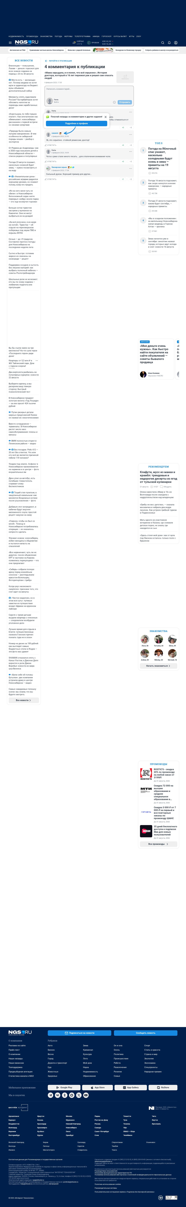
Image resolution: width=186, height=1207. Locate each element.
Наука (86, 1067)
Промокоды (32, 36)
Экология (149, 1058)
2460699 (55, 133)
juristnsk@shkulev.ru (70, 1182)
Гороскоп (107, 36)
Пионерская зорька (59, 167)
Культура (87, 1054)
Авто (50, 1045)
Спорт (147, 1045)
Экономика (149, 1063)
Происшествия (121, 1058)
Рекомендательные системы (106, 1188)
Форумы (68, 36)
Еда (49, 1067)
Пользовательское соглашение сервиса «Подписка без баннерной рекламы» (125, 1192)
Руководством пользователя (106, 1171)
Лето (85, 1058)
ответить (52, 145)
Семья (117, 1076)
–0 (130, 127)
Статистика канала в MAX (21, 1076)
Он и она (118, 1045)
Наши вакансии (16, 1063)
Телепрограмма (83, 36)
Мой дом (87, 1063)
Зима (85, 1045)
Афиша (96, 36)
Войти (56, 102)
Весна (51, 1054)
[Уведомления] (169, 43)
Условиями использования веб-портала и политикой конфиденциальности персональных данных (133, 1175)
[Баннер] (103, 50)
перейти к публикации (60, 61)
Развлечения (120, 1067)
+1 (123, 179)
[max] (71, 1095)
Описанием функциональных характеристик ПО (113, 1173)
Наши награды (16, 1058)
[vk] (57, 1095)
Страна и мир (150, 1054)
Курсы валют (120, 36)
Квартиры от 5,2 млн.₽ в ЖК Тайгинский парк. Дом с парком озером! (21, 363)
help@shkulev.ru (26, 1184)
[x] (79, 1095)
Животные (53, 1071)
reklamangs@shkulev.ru (103, 1161)
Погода (58, 36)
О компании (14, 1054)
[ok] (64, 1095)
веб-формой (53, 1184)
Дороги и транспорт (57, 1063)
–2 (130, 179)
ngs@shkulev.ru (38, 1180)
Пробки (93, 42)
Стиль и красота (152, 1050)
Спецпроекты (151, 1067)
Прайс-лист (14, 1050)
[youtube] (86, 1095)
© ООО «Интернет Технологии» (21, 1198)
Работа (117, 1063)
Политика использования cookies (108, 1184)
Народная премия (152, 1071)
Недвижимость (16, 36)
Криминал (88, 1050)
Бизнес (51, 1050)
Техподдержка (15, 1067)
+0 (123, 127)
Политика (118, 1054)
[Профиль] (176, 43)
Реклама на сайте (17, 1045)
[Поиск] (162, 43)
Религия (118, 1071)
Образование (89, 1076)
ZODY (138, 36)
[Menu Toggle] (10, 43)
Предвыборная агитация (20, 1071)
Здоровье (52, 1076)
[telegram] (50, 1095)
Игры (131, 36)
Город (50, 1058)
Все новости (24, 60)
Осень (117, 1050)
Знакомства (46, 36)
